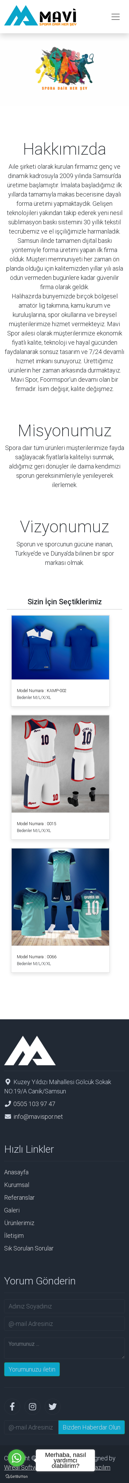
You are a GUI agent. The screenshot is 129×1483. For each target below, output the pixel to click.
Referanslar (19, 1197)
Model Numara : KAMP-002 (42, 690)
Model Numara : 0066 (36, 956)
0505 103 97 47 (34, 1103)
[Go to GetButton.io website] (17, 1476)
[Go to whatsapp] (16, 1458)
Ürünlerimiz (19, 1222)
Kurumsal (16, 1184)
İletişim (14, 1235)
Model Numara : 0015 (36, 823)
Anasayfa (16, 1172)
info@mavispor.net (38, 1116)
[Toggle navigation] (115, 16)
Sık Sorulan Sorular (29, 1248)
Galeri (12, 1210)
